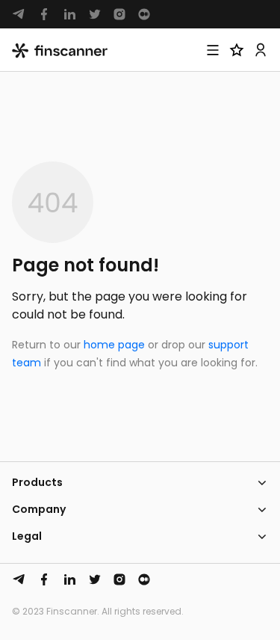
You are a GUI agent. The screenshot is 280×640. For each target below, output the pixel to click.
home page (114, 344)
